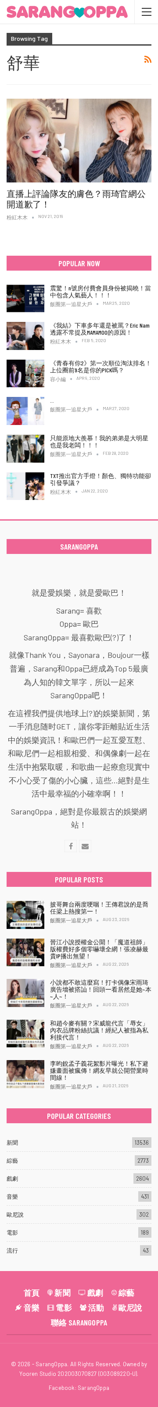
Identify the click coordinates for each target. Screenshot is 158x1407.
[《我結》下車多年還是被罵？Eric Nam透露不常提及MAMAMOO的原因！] (25, 336)
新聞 (12, 1142)
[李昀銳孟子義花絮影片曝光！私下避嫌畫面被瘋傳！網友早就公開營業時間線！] (25, 1074)
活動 (96, 1307)
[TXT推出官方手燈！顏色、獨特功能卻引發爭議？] (25, 486)
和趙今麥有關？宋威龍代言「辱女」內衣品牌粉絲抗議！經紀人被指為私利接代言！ (99, 1030)
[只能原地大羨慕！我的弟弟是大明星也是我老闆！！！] (25, 449)
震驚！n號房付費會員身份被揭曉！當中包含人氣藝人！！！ (100, 291)
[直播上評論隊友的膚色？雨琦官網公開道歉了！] (79, 140)
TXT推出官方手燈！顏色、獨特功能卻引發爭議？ (100, 479)
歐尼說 (15, 1214)
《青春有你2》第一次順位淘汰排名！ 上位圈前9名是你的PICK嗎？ (100, 366)
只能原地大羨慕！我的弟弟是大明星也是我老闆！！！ (99, 441)
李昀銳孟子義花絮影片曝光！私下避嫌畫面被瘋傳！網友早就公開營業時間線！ (99, 1070)
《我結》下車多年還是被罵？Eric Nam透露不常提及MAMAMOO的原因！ (100, 328)
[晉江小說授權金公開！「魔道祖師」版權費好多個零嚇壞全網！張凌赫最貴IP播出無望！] (25, 953)
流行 (12, 1250)
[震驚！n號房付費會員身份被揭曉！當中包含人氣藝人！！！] (25, 299)
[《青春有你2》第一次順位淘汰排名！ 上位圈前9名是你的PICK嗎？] (25, 374)
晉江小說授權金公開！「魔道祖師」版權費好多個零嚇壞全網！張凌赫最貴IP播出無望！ (99, 949)
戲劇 (12, 1178)
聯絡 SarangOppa (79, 1322)
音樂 (12, 1196)
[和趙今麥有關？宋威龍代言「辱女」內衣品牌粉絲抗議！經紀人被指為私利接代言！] (25, 1034)
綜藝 (12, 1160)
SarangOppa (93, 1387)
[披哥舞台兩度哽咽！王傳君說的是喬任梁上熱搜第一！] (25, 915)
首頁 (32, 1292)
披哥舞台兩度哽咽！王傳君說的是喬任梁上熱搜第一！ (99, 907)
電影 (12, 1232)
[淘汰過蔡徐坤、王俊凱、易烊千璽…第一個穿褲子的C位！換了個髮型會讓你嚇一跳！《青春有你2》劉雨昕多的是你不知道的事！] (25, 411)
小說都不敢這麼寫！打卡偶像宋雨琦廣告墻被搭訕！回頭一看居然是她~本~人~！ (100, 989)
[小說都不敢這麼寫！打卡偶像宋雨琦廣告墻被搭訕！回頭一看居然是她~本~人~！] (25, 993)
